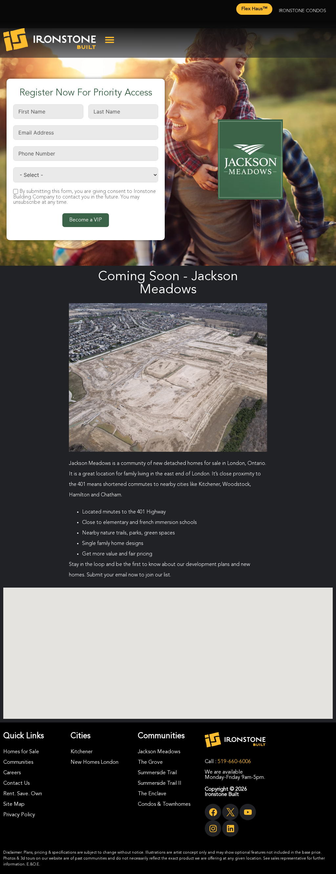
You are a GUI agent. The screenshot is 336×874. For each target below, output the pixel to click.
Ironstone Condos (302, 11)
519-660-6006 (234, 761)
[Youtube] (248, 812)
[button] (109, 39)
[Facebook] (213, 812)
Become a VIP (85, 220)
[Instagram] (213, 828)
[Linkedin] (230, 828)
